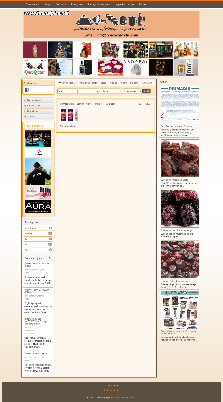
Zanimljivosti (77, 4)
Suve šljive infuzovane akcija (174, 179)
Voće (26, 249)
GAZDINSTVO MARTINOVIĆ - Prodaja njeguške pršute (35, 321)
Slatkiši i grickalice (95, 103)
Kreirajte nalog (34, 105)
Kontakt (143, 4)
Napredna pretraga (125, 4)
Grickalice (110, 103)
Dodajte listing (144, 104)
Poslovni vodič (121, 397)
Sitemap (31, 116)
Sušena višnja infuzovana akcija (176, 280)
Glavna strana (32, 4)
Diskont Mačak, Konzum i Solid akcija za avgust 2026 (178, 332)
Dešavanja (61, 4)
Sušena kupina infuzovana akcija (176, 230)
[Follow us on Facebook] (27, 90)
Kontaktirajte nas (111, 389)
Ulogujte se (32, 110)
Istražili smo (30, 228)
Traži (146, 90)
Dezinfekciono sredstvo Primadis (176, 126)
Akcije (47, 4)
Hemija (133, 397)
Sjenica (80, 103)
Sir (25, 239)
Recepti (28, 233)
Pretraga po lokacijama (99, 4)
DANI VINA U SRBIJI (37, 353)
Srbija (71, 103)
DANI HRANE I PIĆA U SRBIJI (36, 264)
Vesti (26, 244)
